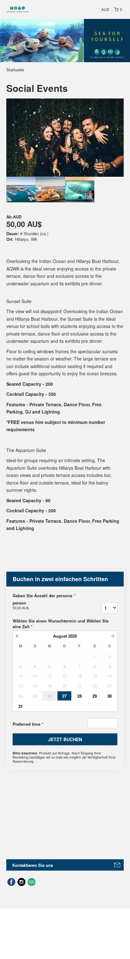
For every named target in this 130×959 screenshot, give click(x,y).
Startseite (15, 70)
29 (94, 696)
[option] (21, 189)
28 (79, 696)
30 (109, 696)
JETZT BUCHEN (65, 739)
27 (64, 696)
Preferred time (28, 724)
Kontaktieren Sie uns (32, 865)
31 (20, 706)
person (21, 605)
